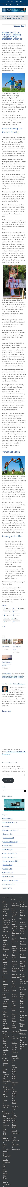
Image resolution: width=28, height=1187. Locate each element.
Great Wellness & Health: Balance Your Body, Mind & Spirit (22, 997)
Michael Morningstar (7, 673)
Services (22, 1034)
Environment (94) (8, 838)
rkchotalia (15, 1107)
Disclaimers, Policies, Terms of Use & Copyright (22, 932)
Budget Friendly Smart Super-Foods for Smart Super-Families (5, 964)
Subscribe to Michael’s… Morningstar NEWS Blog (22, 1043)
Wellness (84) (7, 888)
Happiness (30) (8, 849)
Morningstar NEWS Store (22, 1017)
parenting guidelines (20, 676)
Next (22, 26)
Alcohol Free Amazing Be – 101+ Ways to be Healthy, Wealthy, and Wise (5, 1043)
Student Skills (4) (8, 876)
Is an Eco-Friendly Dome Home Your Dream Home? (14, 1069)
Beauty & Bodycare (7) (10, 822)
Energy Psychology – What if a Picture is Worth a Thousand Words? (5, 1097)
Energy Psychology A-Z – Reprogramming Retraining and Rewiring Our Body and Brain (5, 1122)
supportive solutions (6, 677)
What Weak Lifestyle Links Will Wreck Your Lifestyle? (5, 1020)
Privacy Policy (22, 1025)
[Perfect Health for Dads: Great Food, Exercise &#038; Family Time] (18, 641)
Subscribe (8, 780)
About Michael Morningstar (22, 904)
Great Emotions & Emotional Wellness (22, 946)
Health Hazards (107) (10, 853)
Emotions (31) (7, 834)
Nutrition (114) (8, 865)
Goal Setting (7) (8, 846)
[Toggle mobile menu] (25, 12)
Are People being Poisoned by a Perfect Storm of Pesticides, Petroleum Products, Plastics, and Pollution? (5, 916)
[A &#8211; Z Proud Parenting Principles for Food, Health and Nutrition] (7, 657)
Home (22, 1011)
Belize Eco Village (22, 912)
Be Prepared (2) (8, 819)
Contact (22, 923)
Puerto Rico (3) (8, 873)
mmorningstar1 (17, 1032)
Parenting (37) (7, 869)
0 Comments (20, 677)
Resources (22, 1030)
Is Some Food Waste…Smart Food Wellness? (5, 984)
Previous (17, 26)
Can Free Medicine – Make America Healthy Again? (5, 1001)
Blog (21, 919)
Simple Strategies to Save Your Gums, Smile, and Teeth (5, 1169)
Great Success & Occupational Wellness (22, 978)
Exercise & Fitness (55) (10, 842)
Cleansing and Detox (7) (10, 830)
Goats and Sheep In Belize (14, 985)
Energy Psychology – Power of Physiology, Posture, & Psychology (5, 1147)
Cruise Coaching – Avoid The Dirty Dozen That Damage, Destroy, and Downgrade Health (5, 1070)
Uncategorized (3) (8, 884)
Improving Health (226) (10, 861)
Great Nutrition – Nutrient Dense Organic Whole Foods (22, 962)
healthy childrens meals (11, 676)
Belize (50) (6, 826)
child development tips (13, 674)
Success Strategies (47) (10, 880)
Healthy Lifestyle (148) (10, 857)
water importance (13, 677)
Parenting (4, 674)
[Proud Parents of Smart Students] (7, 641)
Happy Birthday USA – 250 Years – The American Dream (5, 943)
